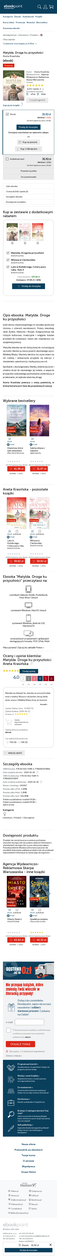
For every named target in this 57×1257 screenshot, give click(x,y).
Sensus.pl (15, 1195)
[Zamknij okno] (50, 1245)
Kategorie (8, 16)
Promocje (20, 22)
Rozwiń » (44, 704)
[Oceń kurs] (11, 670)
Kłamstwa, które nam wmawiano (15, 449)
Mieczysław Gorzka (37, 921)
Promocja (8, 65)
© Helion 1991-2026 (11, 1229)
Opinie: (37, 89)
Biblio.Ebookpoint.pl (19, 1213)
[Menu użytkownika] (45, 7)
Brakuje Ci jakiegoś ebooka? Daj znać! (33, 1111)
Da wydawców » (25, 1087)
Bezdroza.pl (36, 1200)
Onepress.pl (36, 1191)
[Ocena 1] (27, 85)
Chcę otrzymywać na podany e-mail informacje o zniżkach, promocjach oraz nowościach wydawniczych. (31, 1033)
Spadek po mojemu (39, 919)
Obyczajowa (28, 817)
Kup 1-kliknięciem (28, 149)
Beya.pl (34, 1204)
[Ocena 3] (33, 85)
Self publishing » (25, 1125)
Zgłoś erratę (8, 804)
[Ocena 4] (36, 85)
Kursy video (8, 22)
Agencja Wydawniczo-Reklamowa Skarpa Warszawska (37, 77)
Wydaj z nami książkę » (28, 1075)
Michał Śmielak (13, 921)
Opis (12, 186)
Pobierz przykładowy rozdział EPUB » (19, 799)
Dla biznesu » (24, 1099)
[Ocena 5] (39, 85)
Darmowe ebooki (11, 28)
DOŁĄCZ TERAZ (20, 1044)
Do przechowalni (28, 177)
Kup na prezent (30, 142)
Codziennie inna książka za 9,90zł (18, 44)
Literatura (7, 817)
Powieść (17, 817)
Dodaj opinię (29, 671)
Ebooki (17, 16)
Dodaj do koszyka (28, 127)
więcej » (28, 1037)
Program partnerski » (28, 1064)
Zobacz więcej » (14, 1055)
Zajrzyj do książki (11, 105)
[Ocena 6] (42, 85)
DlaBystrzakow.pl (18, 1200)
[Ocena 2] (30, 85)
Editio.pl (34, 1195)
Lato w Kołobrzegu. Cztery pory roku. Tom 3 (15, 544)
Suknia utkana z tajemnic (37, 449)
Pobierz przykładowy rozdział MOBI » (20, 802)
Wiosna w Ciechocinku (23, 259)
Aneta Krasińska (41, 72)
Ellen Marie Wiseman (15, 453)
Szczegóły (14, 196)
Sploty (34, 1208)
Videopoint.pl (17, 1204)
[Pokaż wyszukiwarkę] (39, 7)
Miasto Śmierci (14, 919)
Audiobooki (28, 16)
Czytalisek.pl (16, 1208)
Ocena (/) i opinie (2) (17, 191)
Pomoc (39, 647)
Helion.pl (14, 1191)
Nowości (31, 22)
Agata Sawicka (35, 453)
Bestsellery (41, 22)
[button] (49, 422)
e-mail (9, 1022)
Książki (38, 16)
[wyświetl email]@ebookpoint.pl (37, 1236)
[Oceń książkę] (40, 85)
